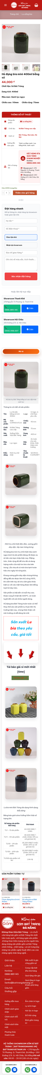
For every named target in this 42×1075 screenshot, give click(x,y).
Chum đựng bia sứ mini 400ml (11, 901)
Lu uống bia (27, 14)
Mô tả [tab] (21, 351)
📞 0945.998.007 (11, 329)
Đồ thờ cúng (30, 1015)
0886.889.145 (33, 163)
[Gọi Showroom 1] (8, 1070)
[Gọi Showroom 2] (27, 1070)
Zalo (31, 308)
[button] (5, 5)
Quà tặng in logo (32, 980)
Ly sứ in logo (30, 1006)
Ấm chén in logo (32, 1001)
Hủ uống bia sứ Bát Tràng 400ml (29, 901)
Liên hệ (8, 965)
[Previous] (5, 43)
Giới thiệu (10, 960)
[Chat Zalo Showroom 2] (34, 1070)
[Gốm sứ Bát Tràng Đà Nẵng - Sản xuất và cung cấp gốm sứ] (20, 5)
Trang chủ (14, 14)
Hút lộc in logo (31, 1010)
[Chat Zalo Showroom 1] (14, 1070)
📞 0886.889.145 (11, 308)
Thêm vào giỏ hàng (25, 193)
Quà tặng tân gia (32, 975)
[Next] (36, 43)
